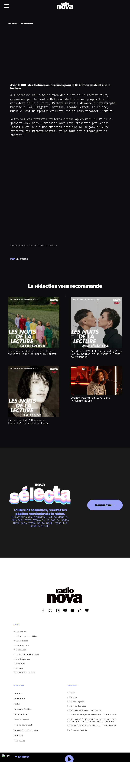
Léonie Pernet (18, 245)
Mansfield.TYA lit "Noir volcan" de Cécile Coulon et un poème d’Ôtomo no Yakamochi (96, 353)
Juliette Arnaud (21, 714)
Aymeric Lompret (21, 720)
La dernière (19, 698)
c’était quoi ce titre (26, 636)
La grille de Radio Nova (27, 654)
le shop (19, 668)
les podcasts (22, 641)
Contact (71, 693)
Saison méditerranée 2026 (25, 730)
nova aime (20, 664)
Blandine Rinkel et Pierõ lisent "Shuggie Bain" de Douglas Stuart (32, 352)
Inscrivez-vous (103, 504)
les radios (21, 632)
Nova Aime (18, 693)
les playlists (22, 645)
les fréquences (23, 659)
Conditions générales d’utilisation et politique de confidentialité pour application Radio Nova (91, 720)
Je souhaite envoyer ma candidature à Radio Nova (91, 715)
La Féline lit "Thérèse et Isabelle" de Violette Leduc (28, 422)
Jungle (16, 704)
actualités (21, 650)
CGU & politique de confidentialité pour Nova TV (91, 726)
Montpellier (19, 741)
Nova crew (72, 697)
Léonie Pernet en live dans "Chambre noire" (90, 399)
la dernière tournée (25, 673)
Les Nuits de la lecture (43, 245)
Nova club (18, 735)
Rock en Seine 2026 (22, 725)
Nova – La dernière (76, 706)
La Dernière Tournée (77, 730)
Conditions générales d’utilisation (84, 710)
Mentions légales (75, 702)
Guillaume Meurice (22, 709)
